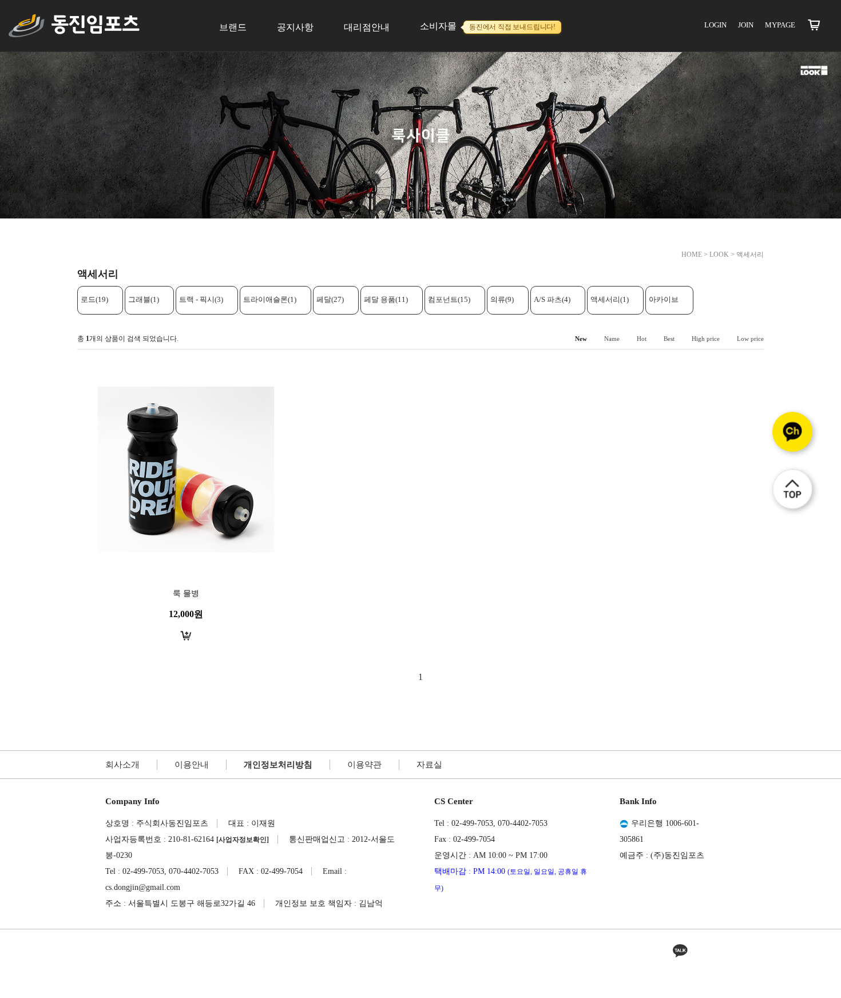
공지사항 (295, 27)
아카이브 (664, 299)
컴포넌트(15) (449, 299)
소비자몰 (488, 26)
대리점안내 (367, 27)
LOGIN (715, 25)
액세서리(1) (609, 299)
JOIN (745, 25)
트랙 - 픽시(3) (201, 299)
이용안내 (191, 764)
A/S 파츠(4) (552, 299)
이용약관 (364, 764)
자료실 (429, 764)
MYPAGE (780, 25)
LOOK (719, 255)
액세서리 (750, 255)
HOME (691, 255)
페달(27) (330, 299)
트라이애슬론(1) (269, 299)
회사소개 (122, 764)
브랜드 (233, 27)
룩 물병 (186, 593)
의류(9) (502, 299)
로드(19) (94, 299)
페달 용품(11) (386, 299)
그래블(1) (143, 299)
